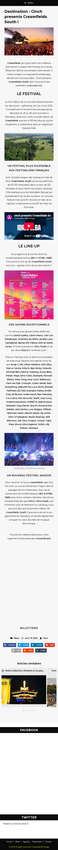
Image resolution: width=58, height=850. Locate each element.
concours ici (34, 85)
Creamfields (13, 63)
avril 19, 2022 (31, 638)
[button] (23, 710)
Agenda (26, 841)
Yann (45, 638)
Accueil (9, 841)
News (16, 638)
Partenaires (37, 841)
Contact (48, 841)
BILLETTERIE (29, 628)
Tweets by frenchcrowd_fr (16, 823)
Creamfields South (18, 81)
